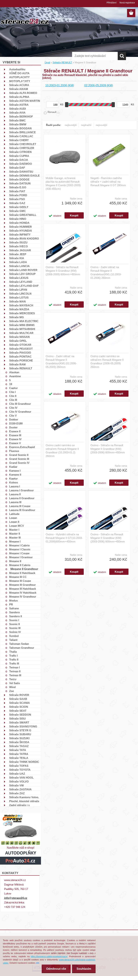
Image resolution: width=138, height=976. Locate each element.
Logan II (14, 521)
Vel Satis (14, 683)
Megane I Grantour (21, 557)
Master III (15, 537)
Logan (13, 517)
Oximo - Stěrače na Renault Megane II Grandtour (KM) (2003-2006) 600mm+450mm (107, 449)
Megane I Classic (19, 549)
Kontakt (72, 82)
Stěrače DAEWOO (20, 163)
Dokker (13, 419)
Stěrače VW (16, 785)
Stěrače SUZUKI (19, 738)
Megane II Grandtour (24, 569)
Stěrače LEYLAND (20, 281)
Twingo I (14, 667)
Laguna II (15, 494)
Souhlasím (84, 968)
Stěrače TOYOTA (20, 769)
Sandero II (15, 616)
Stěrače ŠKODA (19, 742)
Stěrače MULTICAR (21, 332)
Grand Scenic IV (19, 462)
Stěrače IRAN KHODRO (24, 238)
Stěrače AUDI (17, 108)
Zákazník (35, 82)
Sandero (14, 612)
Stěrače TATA (17, 749)
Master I (14, 529)
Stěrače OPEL (18, 340)
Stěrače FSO (17, 199)
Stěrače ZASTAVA (20, 789)
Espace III (15, 435)
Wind (12, 687)
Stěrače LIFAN (18, 289)
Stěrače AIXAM (18, 88)
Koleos (13, 482)
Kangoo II (15, 474)
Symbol (14, 635)
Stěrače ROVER (19, 694)
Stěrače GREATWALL (22, 214)
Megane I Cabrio (19, 545)
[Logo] (24, 21)
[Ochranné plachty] (20, 814)
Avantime (15, 376)
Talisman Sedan (19, 643)
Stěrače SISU (17, 718)
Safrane (14, 608)
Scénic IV (15, 631)
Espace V (15, 443)
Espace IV (15, 439)
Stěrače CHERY (19, 140)
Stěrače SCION (18, 706)
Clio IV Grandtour (20, 411)
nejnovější (101, 125)
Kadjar (13, 466)
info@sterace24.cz (15, 897)
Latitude (14, 513)
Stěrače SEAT (17, 710)
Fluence (14, 450)
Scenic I (14, 620)
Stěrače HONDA (19, 222)
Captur (13, 388)
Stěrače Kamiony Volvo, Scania (24, 797)
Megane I (14, 541)
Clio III (13, 399)
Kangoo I (14, 470)
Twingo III (15, 675)
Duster (13, 427)
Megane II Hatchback (22, 572)
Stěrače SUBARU (20, 734)
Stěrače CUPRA (19, 155)
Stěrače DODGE (19, 179)
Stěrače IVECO (18, 246)
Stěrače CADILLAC (21, 136)
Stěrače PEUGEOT (21, 348)
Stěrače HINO (17, 218)
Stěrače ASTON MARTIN (24, 100)
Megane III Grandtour (22, 584)
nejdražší (86, 125)
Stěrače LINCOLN (20, 293)
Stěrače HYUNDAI (20, 230)
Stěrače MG (16, 317)
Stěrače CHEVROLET (22, 144)
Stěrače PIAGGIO (20, 352)
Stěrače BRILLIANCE (22, 132)
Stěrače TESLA (18, 757)
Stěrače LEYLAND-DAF (24, 285)
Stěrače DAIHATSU (21, 171)
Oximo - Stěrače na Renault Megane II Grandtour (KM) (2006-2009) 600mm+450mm (63, 271)
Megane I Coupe (19, 553)
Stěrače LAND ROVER (23, 269)
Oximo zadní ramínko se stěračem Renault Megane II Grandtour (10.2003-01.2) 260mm (62, 451)
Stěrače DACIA (18, 159)
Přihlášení (111, 2)
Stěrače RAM (17, 364)
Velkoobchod (117, 82)
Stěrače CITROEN (20, 151)
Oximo (85, 82)
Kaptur (13, 478)
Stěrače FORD (18, 195)
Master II (14, 533)
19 (10, 384)
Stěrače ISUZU (18, 242)
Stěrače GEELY (18, 207)
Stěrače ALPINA (19, 96)
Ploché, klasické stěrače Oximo (24, 801)
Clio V (13, 415)
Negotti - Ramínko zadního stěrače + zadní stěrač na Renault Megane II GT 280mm (108, 182)
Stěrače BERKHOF (21, 116)
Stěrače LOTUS (19, 297)
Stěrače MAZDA (19, 309)
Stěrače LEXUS (18, 277)
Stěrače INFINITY (20, 234)
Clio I (12, 391)
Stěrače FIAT (17, 191)
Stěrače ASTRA (19, 104)
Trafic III (14, 663)
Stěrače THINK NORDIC (24, 761)
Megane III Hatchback (22, 588)
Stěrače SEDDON (20, 714)
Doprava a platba (54, 82)
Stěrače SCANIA (19, 702)
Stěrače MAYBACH (21, 305)
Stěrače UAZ (17, 773)
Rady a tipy (99, 82)
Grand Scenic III (19, 458)
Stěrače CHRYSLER (21, 147)
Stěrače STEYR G (20, 730)
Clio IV (13, 407)
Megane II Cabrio (19, 565)
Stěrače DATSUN (20, 183)
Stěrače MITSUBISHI (22, 328)
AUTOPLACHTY (19, 77)
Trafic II (13, 659)
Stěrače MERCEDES (22, 313)
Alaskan (14, 372)
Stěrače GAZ (17, 203)
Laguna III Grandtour (22, 509)
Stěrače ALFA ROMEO (23, 92)
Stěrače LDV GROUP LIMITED (22, 273)
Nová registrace (127, 2)
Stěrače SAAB (18, 698)
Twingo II (14, 671)
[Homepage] (23, 81)
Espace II (14, 431)
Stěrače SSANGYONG (23, 726)
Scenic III (14, 628)
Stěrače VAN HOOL (21, 777)
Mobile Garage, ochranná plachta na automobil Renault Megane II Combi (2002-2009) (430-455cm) (63, 183)
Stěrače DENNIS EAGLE (24, 175)
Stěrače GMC (17, 210)
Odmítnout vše (56, 968)
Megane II (15, 561)
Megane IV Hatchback (22, 592)
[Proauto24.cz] (20, 850)
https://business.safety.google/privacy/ (49, 956)
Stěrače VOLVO (19, 781)
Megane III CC (18, 576)
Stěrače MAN (17, 301)
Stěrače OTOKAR (20, 344)
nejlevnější (71, 125)
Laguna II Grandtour (21, 498)
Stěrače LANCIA (19, 266)
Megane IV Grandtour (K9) (22, 596)
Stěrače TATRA (18, 753)
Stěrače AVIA (17, 112)
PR (11, 604)
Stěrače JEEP (17, 254)
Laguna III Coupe (19, 506)
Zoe (11, 690)
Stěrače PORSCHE (21, 360)
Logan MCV (16, 525)
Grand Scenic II (18, 454)
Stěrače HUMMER (20, 226)
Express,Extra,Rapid (22, 447)
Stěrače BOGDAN (20, 128)
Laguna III (15, 502)
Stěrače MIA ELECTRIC (23, 321)
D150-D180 (16, 423)
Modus (13, 600)
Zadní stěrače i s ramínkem (19, 805)
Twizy (12, 679)
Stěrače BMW (17, 124)
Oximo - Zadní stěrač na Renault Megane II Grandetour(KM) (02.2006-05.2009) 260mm (61, 361)
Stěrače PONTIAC (20, 356)
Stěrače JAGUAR (20, 250)
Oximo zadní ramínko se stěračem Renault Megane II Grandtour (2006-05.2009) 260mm (107, 361)
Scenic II (14, 624)
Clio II (12, 395)
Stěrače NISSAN (19, 336)
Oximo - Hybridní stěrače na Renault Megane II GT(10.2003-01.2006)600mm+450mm (64, 538)
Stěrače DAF (17, 167)
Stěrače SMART (19, 722)
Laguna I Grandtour (21, 490)
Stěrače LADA (18, 262)
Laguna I (14, 486)
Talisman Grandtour (21, 647)
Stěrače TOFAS (18, 765)
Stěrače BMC (17, 120)
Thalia (13, 651)
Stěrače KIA (16, 258)
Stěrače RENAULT (20, 368)
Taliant (13, 639)
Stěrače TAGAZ (19, 746)
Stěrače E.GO (17, 187)
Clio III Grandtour (20, 403)
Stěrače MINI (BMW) (21, 325)
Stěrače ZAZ (17, 793)
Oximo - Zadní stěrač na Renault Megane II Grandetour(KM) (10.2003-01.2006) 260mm (105, 272)
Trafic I (13, 655)
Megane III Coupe (20, 580)
